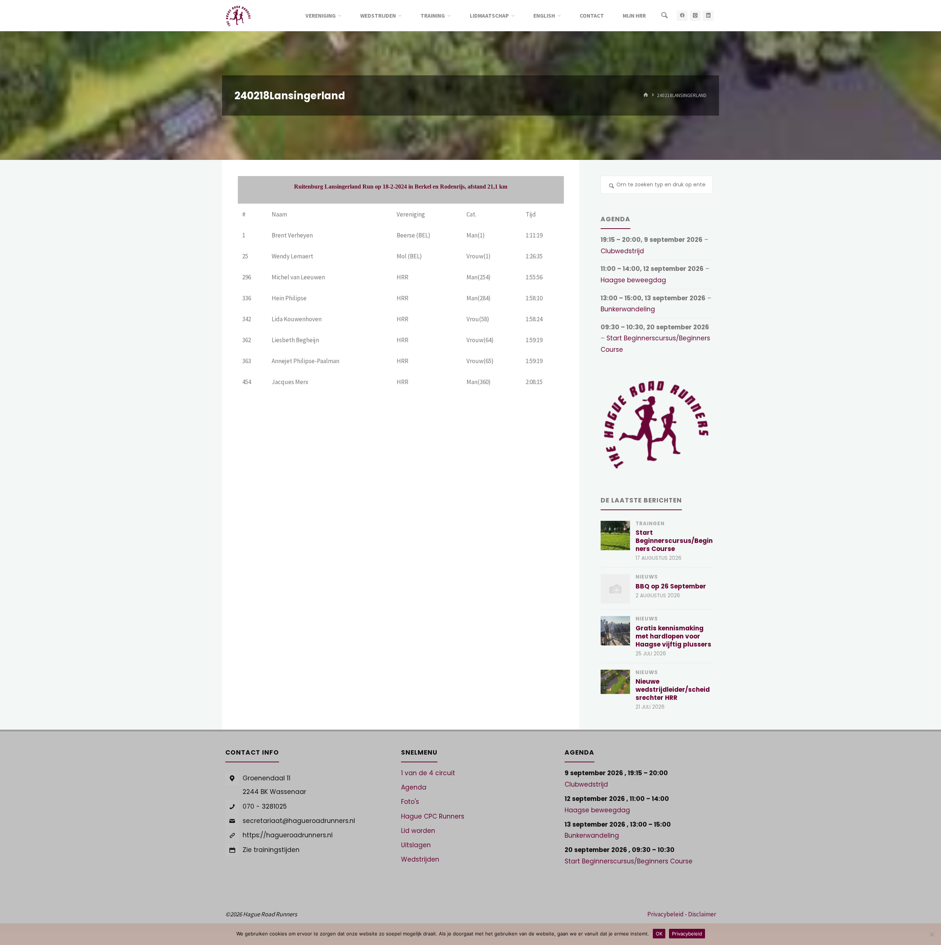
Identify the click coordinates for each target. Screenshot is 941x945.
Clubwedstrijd (622, 251)
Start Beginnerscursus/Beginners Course (674, 540)
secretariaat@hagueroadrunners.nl (299, 820)
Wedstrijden (420, 859)
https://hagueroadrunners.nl (288, 835)
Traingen (650, 523)
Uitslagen (416, 845)
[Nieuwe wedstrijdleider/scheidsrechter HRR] (615, 682)
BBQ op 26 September (671, 586)
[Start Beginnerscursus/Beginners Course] (615, 535)
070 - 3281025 (265, 806)
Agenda (413, 787)
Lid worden (418, 830)
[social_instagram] (695, 15)
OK (659, 934)
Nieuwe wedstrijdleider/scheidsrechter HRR (673, 689)
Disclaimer (702, 914)
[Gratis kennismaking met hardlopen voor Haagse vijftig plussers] (615, 630)
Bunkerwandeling (628, 309)
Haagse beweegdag (633, 280)
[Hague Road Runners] (238, 15)
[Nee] (931, 934)
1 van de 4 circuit (428, 773)
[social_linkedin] (708, 15)
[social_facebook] (682, 15)
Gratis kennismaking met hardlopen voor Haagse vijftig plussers (673, 636)
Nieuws (647, 576)
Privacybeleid (665, 914)
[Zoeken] (664, 15)
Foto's (410, 801)
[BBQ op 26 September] (615, 589)
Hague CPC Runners (432, 816)
